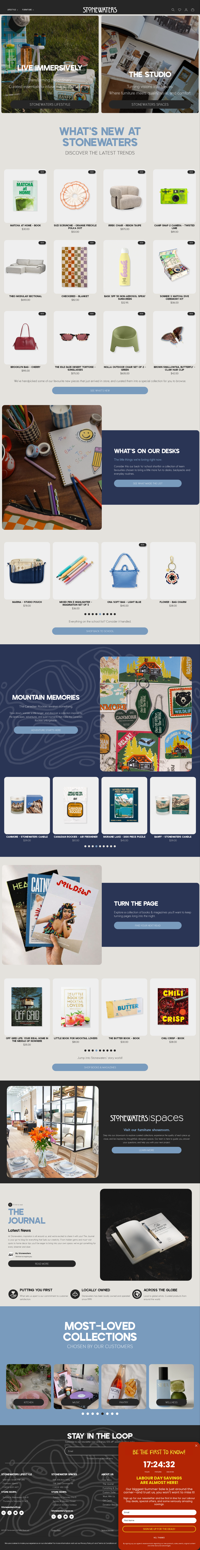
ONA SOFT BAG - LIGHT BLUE (124, 602)
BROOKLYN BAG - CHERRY (25, 367)
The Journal (108, 1484)
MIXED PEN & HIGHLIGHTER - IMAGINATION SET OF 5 (75, 603)
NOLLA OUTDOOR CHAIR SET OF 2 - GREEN (125, 368)
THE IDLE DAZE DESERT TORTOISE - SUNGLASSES (75, 368)
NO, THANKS (159, 1537)
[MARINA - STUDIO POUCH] (27, 570)
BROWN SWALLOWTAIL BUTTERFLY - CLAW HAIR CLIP (174, 368)
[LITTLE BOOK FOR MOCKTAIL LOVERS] (76, 1007)
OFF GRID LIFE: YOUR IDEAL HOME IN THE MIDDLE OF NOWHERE (27, 1040)
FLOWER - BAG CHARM (173, 602)
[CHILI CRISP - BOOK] (173, 1007)
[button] (85, 614)
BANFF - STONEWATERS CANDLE (172, 836)
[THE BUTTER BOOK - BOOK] (124, 1007)
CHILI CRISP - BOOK (172, 1038)
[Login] (179, 10)
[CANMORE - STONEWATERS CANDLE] (27, 805)
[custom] (3, 1513)
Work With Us (109, 1496)
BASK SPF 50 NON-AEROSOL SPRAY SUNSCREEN (124, 298)
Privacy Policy (56, 1530)
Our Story (107, 1480)
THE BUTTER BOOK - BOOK (124, 1038)
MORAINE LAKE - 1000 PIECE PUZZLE (124, 836)
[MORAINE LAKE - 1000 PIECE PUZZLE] (124, 805)
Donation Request (111, 1504)
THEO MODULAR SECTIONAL (25, 296)
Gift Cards (107, 1500)
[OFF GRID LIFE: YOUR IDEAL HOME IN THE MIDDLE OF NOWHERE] (27, 1007)
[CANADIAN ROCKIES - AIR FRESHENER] (76, 805)
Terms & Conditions (106, 1543)
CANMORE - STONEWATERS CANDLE (27, 836)
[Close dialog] (196, 1445)
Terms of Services (107, 1530)
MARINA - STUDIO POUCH (27, 602)
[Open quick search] (173, 10)
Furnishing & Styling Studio (115, 1488)
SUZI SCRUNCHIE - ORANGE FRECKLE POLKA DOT (75, 227)
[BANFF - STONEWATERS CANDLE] (173, 805)
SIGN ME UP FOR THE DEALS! (159, 1529)
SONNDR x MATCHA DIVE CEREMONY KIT (174, 298)
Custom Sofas (109, 1492)
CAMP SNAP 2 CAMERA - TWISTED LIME (174, 227)
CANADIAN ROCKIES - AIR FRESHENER (76, 836)
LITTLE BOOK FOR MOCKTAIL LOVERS (75, 1038)
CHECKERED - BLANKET (75, 296)
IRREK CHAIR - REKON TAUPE (124, 225)
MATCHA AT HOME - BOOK (25, 225)
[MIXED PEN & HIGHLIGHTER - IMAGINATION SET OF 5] (76, 570)
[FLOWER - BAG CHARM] (173, 570)
